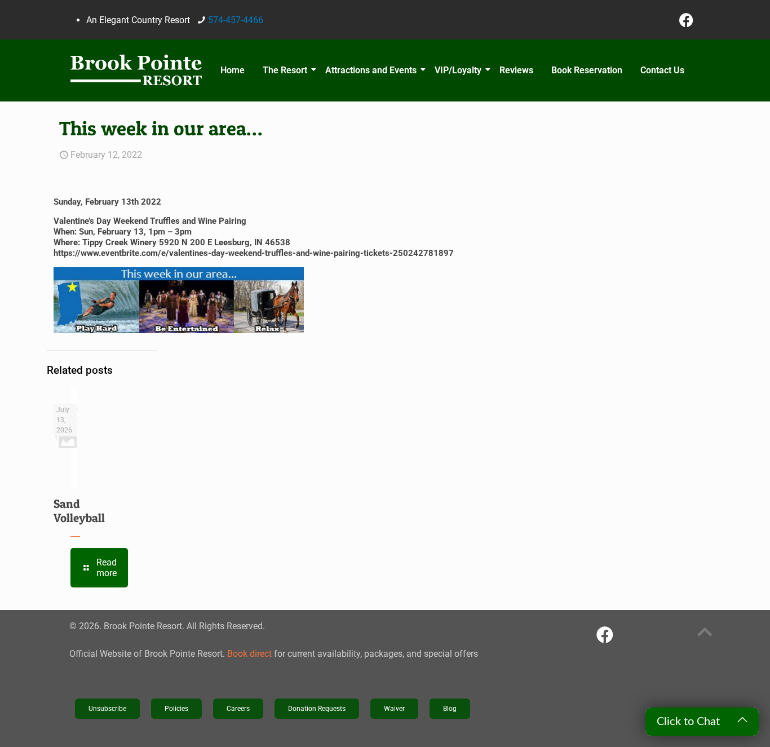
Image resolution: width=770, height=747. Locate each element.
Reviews (516, 70)
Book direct (249, 653)
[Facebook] (686, 20)
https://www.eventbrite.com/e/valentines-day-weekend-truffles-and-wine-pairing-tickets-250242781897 (254, 253)
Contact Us (662, 70)
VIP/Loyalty (458, 70)
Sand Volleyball (79, 511)
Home (232, 70)
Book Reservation (586, 70)
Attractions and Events (371, 70)
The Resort (285, 70)
